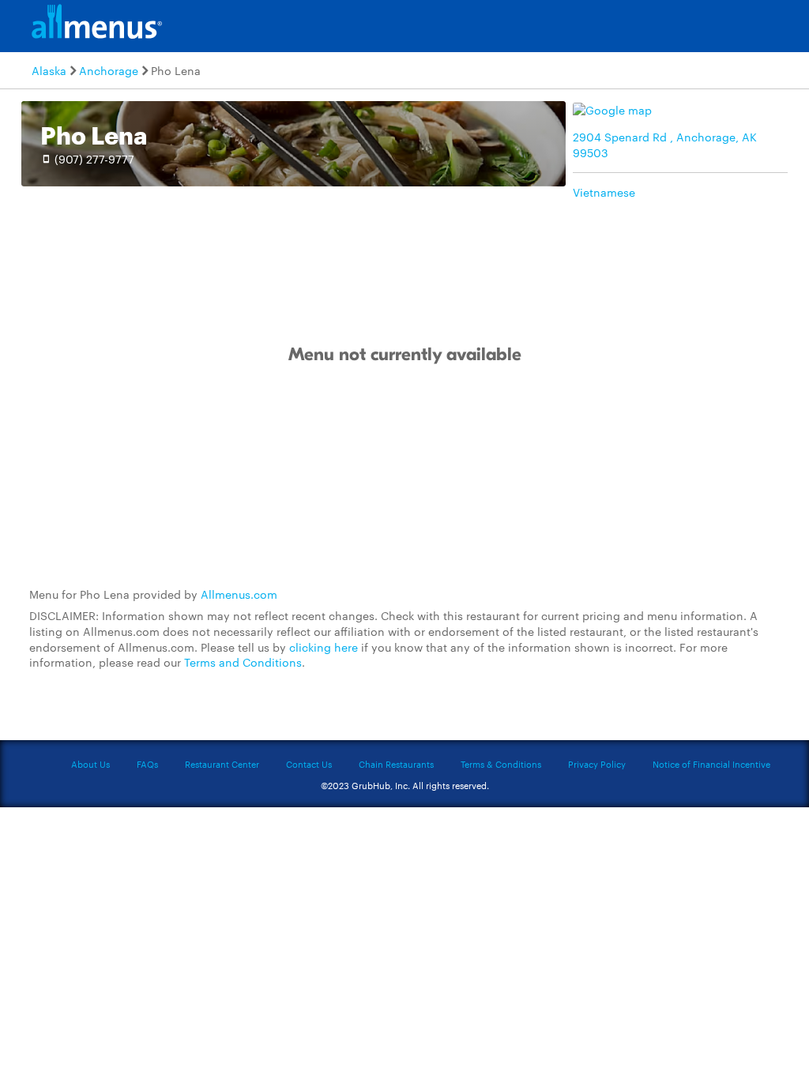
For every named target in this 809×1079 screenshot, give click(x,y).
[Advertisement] (404, 476)
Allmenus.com (239, 594)
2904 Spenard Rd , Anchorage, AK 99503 (665, 144)
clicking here (323, 647)
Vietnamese (604, 192)
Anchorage (108, 70)
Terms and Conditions (243, 662)
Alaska (49, 70)
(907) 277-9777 (94, 159)
